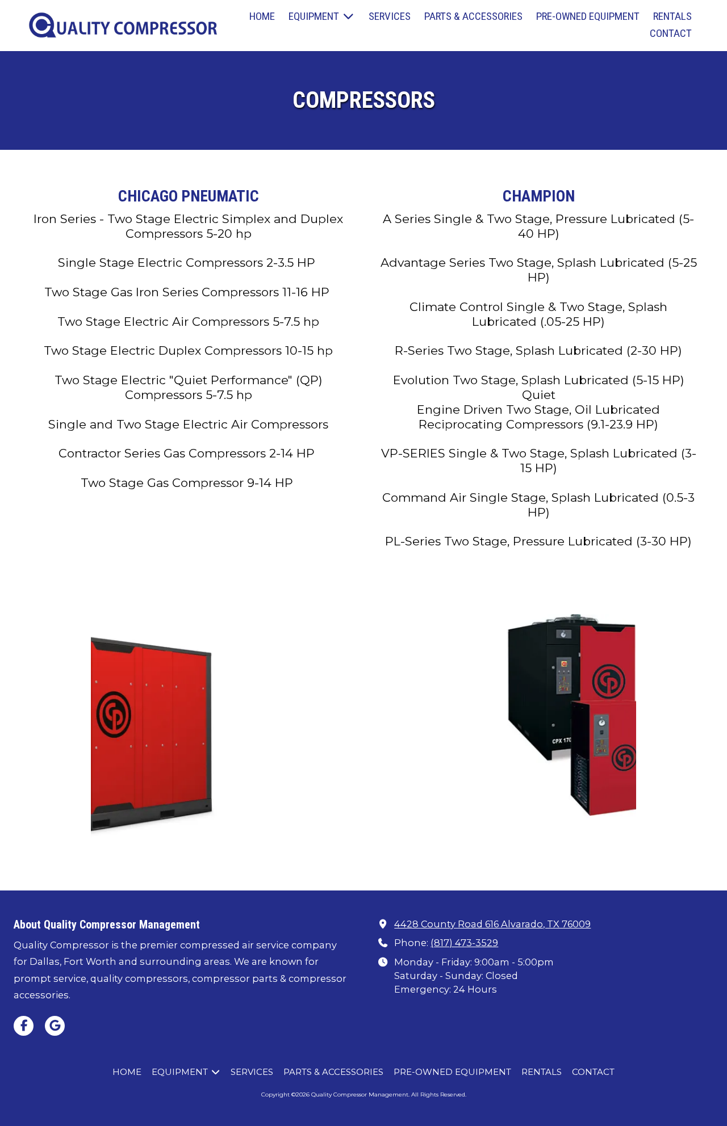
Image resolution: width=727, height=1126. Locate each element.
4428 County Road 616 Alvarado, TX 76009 (492, 924)
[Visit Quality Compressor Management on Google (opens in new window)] (55, 1026)
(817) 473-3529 (464, 942)
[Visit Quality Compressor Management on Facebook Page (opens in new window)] (24, 1026)
